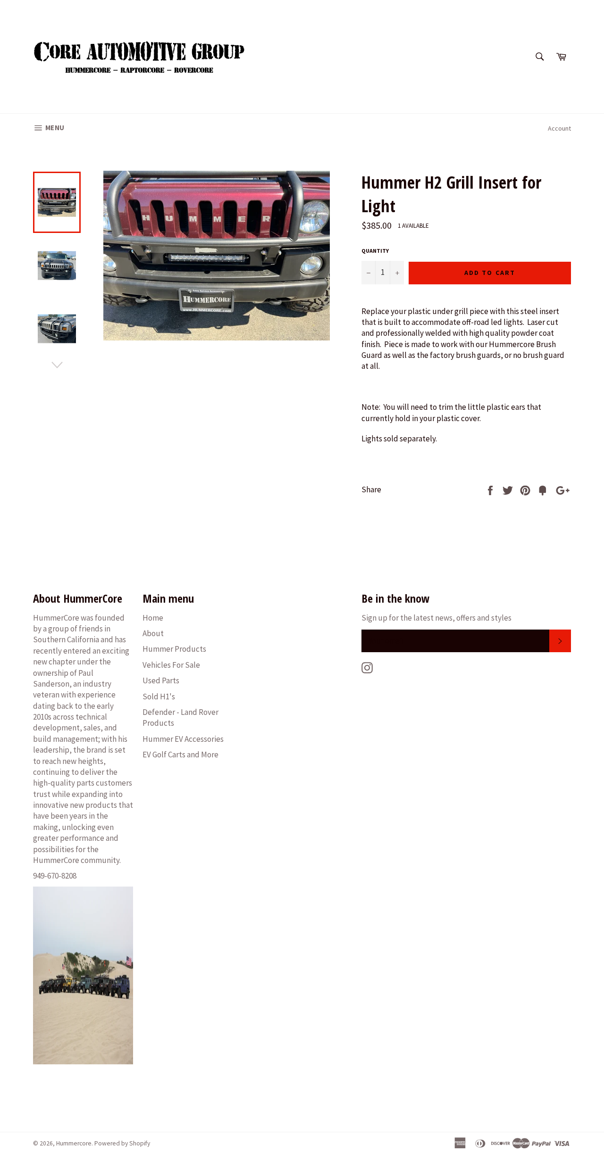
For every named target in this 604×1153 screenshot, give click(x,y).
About (153, 633)
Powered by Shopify (122, 1143)
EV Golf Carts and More (180, 754)
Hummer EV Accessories (183, 739)
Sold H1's (159, 696)
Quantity (375, 250)
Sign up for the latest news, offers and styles (436, 618)
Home (153, 618)
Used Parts (161, 680)
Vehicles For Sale (171, 665)
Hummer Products (174, 649)
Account (559, 128)
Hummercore (74, 1143)
